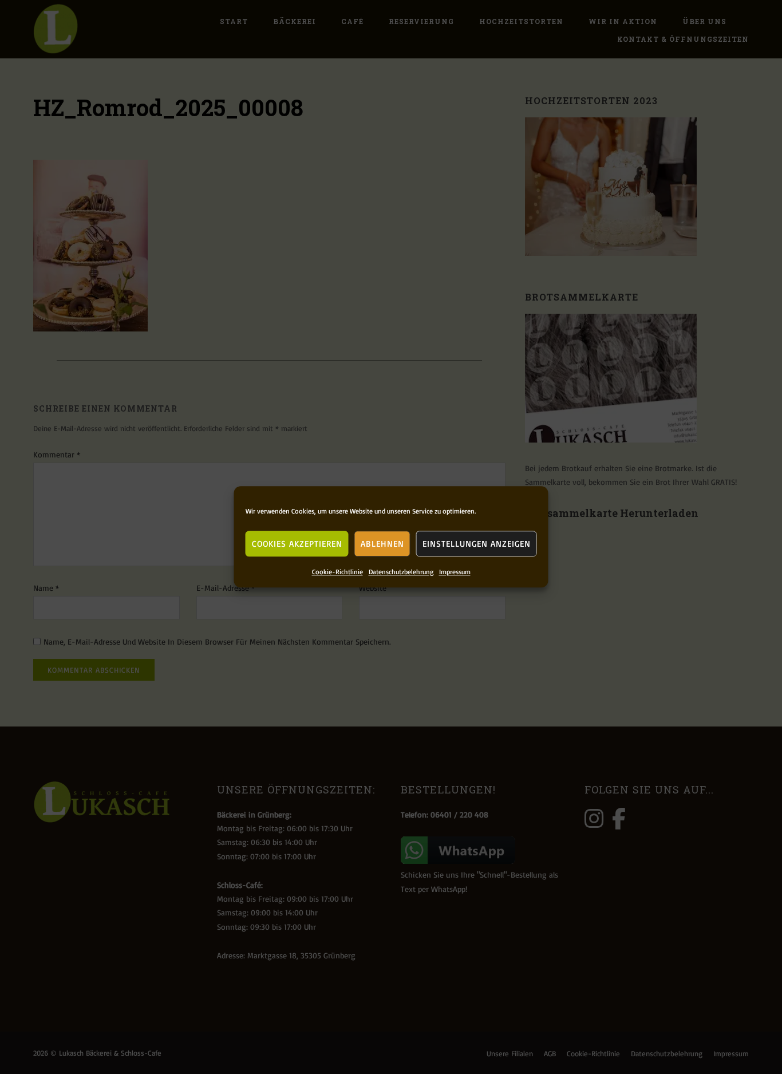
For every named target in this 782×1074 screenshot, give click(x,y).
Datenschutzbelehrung (401, 571)
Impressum (455, 571)
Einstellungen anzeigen (476, 543)
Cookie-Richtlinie (337, 571)
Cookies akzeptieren (297, 543)
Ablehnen (382, 543)
